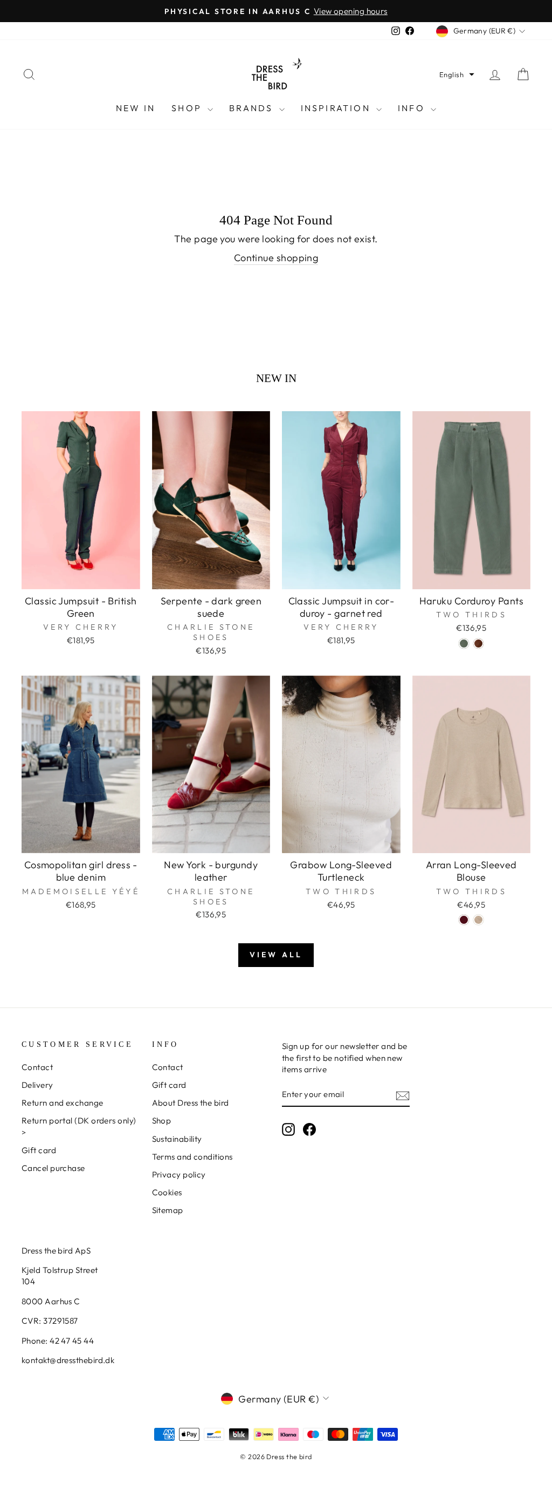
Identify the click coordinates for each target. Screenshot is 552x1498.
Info (413, 108)
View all (276, 954)
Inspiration (337, 108)
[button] (457, 74)
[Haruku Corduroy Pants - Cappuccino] (478, 643)
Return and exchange (63, 1103)
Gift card (39, 1150)
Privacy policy (179, 1174)
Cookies (167, 1192)
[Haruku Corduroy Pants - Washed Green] (464, 643)
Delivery (37, 1085)
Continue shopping (276, 257)
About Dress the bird (190, 1103)
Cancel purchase (53, 1168)
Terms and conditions (192, 1157)
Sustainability (177, 1139)
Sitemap (167, 1210)
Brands (252, 108)
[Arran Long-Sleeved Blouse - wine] (464, 920)
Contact (37, 1067)
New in (135, 108)
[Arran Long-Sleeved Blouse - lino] (478, 920)
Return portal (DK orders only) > (79, 1126)
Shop (188, 108)
